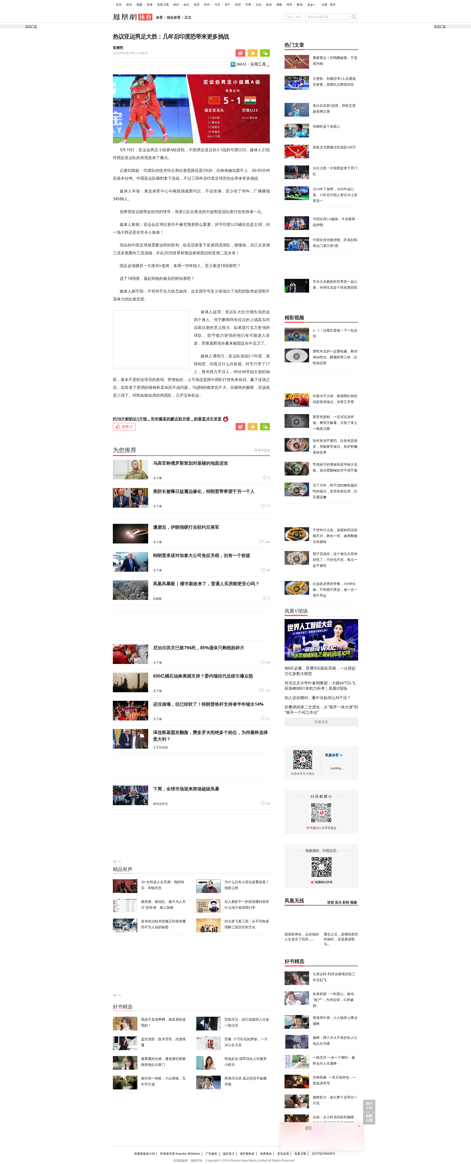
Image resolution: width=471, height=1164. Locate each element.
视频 (139, 4)
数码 (300, 4)
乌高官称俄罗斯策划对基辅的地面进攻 (190, 463)
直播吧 (118, 48)
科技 (238, 4)
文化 (259, 4)
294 (267, 542)
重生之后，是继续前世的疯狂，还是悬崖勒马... (341, 939)
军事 (248, 4)
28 (268, 804)
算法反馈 (264, 450)
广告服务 (211, 1153)
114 (267, 691)
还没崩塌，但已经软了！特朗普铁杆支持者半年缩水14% (208, 704)
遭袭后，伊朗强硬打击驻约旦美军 (186, 527)
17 (268, 506)
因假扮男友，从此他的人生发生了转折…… (302, 936)
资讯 (129, 4)
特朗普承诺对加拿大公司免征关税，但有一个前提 (201, 555)
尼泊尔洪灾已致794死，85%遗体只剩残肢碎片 (198, 647)
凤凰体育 (332, 755)
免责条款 (266, 1153)
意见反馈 (283, 1153)
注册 (324, 4)
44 (268, 662)
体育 (197, 4)
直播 (150, 4)
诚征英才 (229, 1153)
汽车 (217, 4)
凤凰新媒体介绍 (144, 1153)
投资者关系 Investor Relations (180, 1153)
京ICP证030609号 (323, 1153)
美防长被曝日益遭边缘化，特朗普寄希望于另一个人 (204, 491)
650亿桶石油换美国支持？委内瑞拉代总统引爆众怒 (203, 676)
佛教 (279, 4)
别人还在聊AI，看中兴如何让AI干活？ (318, 697)
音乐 (338, 902)
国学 (289, 4)
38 (268, 570)
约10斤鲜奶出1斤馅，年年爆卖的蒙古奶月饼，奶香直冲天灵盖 (167, 418)
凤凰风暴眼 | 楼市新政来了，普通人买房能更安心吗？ (206, 583)
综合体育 (174, 17)
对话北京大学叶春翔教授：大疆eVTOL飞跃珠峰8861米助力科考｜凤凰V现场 (320, 685)
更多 (310, 5)
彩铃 (345, 902)
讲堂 (330, 902)
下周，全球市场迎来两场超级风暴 (186, 789)
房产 (228, 4)
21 (268, 719)
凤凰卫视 (163, 4)
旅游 (269, 4)
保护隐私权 (247, 1153)
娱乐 (186, 4)
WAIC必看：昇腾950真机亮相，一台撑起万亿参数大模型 (320, 670)
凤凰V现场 (296, 611)
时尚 (207, 4)
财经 (176, 4)
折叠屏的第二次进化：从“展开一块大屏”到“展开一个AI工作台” (321, 709)
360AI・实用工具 (251, 64)
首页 (119, 4)
